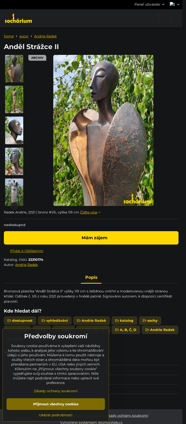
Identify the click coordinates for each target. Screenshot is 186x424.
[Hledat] (164, 18)
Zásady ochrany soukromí (126, 415)
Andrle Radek (26, 265)
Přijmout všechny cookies (55, 404)
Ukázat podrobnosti (55, 415)
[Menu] (176, 18)
